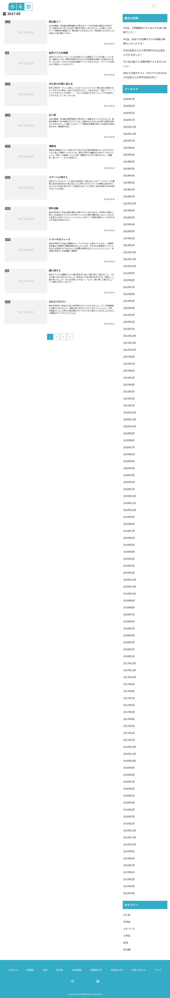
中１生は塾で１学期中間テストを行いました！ (144, 64)
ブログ (158, 970)
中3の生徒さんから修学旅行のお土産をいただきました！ (144, 52)
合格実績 (76, 970)
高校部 (59, 970)
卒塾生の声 (117, 970)
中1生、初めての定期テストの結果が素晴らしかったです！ (144, 41)
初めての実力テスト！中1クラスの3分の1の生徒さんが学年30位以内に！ (145, 75)
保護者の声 (96, 970)
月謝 (45, 970)
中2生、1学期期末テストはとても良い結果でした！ (144, 30)
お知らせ (13, 970)
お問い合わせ (138, 970)
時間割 (30, 970)
